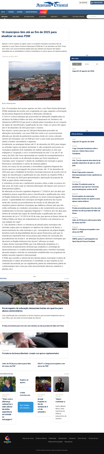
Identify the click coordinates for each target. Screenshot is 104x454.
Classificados (62, 438)
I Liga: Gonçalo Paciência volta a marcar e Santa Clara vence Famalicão (85, 150)
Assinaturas (68, 442)
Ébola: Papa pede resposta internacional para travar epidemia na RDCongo (87, 174)
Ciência (65, 16)
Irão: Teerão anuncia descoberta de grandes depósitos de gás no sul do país (86, 162)
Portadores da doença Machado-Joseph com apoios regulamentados (30, 353)
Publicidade (52, 438)
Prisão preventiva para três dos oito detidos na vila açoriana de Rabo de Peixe (33, 326)
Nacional (16, 16)
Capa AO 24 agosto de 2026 (83, 71)
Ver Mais (66, 278)
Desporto (54, 16)
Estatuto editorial (41, 438)
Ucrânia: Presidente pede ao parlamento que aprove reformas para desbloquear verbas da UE (85, 186)
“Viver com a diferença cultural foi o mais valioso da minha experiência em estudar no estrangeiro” (7, 409)
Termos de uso (93, 438)
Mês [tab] (97, 64)
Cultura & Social (78, 16)
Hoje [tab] (77, 64)
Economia (42, 16)
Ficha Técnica (82, 438)
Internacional (29, 16)
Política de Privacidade (55, 442)
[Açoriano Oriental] (7, 443)
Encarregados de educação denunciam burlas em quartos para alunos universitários (86, 198)
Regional (4, 16)
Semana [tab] (87, 64)
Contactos (72, 438)
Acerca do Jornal (28, 438)
